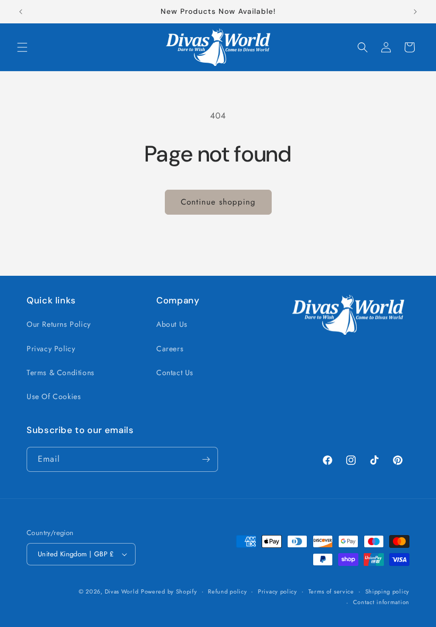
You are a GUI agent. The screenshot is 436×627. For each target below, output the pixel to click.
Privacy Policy (51, 348)
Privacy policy (277, 591)
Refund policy (227, 591)
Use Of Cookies (54, 396)
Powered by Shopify (169, 591)
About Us (172, 324)
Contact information (381, 602)
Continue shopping (218, 202)
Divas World (122, 591)
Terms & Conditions (61, 372)
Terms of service (331, 591)
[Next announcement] (415, 11)
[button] (22, 47)
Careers (169, 348)
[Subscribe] (205, 459)
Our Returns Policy (59, 324)
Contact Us (175, 372)
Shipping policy (387, 591)
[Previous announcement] (20, 11)
